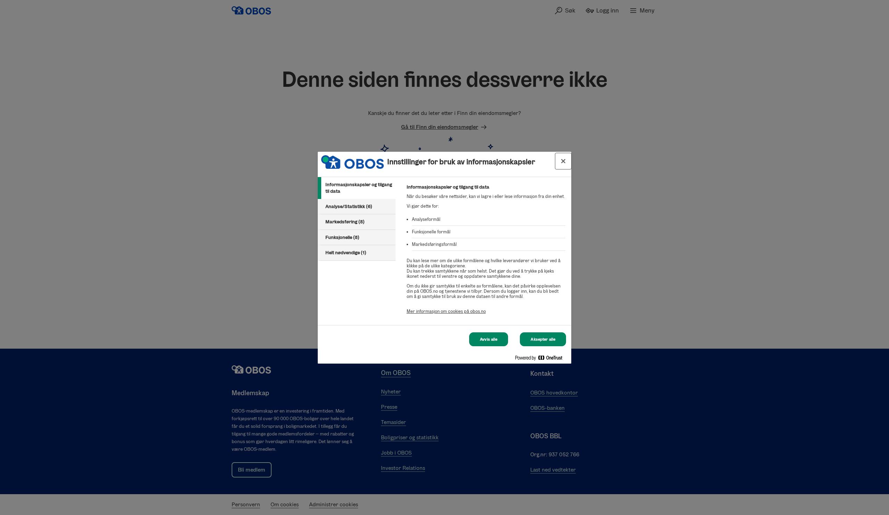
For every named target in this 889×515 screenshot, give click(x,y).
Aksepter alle (543, 339)
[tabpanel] (486, 253)
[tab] (357, 188)
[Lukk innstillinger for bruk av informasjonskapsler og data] (563, 161)
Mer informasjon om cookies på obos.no (446, 311)
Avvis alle (488, 339)
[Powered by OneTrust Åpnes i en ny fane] (541, 359)
